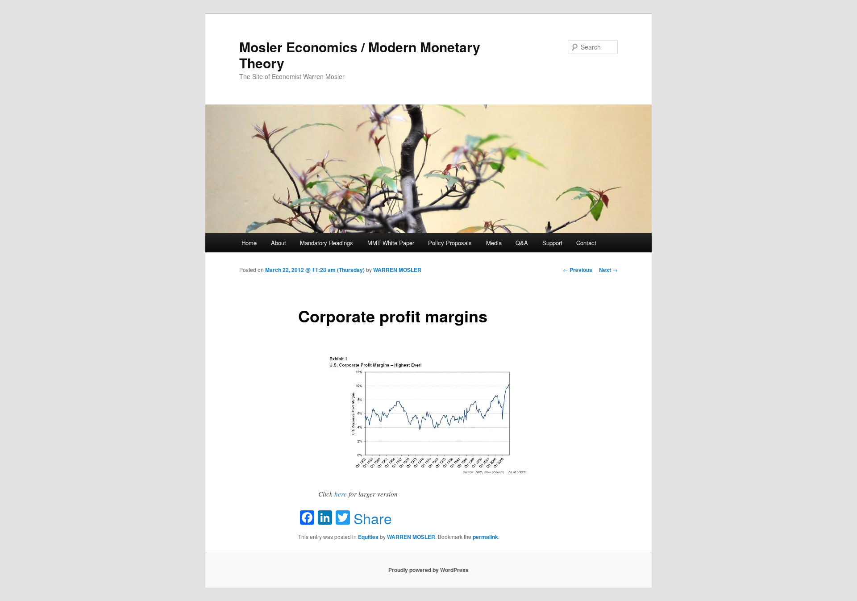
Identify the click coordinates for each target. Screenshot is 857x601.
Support (552, 242)
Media (494, 242)
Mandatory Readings (326, 242)
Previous (577, 270)
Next (608, 270)
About (278, 242)
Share (373, 518)
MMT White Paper (390, 242)
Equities (368, 537)
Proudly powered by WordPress (428, 570)
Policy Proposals (450, 242)
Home (249, 242)
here (340, 493)
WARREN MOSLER (397, 270)
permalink (485, 537)
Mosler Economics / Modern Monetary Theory (359, 54)
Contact (586, 242)
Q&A (522, 242)
